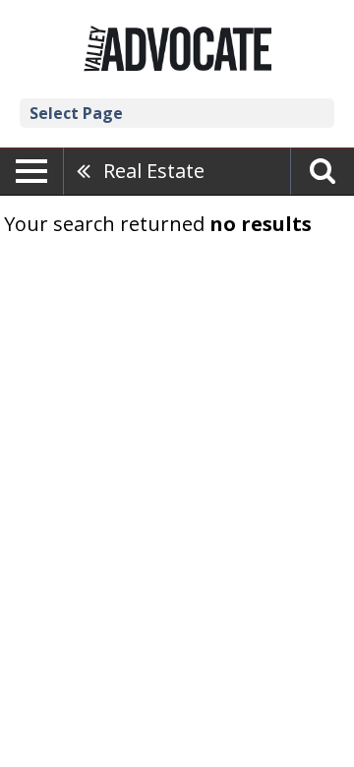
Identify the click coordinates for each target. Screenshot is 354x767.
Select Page (76, 113)
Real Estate (154, 170)
